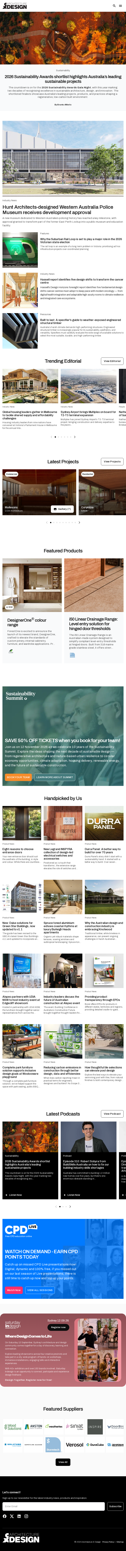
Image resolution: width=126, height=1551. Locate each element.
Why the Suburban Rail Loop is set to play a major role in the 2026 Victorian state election (81, 241)
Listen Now (15, 1195)
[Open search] (114, 6)
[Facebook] (4, 1516)
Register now (58, 1327)
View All (63, 1462)
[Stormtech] (72, 655)
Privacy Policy (108, 1542)
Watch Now (14, 1290)
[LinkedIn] (19, 1516)
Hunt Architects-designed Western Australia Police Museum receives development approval (57, 209)
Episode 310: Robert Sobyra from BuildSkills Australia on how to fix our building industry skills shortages (86, 1164)
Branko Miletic (64, 105)
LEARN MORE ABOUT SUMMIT (54, 777)
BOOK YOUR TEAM (18, 777)
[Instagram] (26, 1516)
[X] (12, 1516)
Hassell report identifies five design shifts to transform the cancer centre (81, 281)
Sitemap (120, 1542)
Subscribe (115, 1506)
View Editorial (112, 361)
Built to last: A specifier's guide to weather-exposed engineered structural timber (80, 321)
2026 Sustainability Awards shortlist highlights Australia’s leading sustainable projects (63, 79)
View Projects (112, 461)
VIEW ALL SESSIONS (40, 1290)
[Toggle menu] (120, 6)
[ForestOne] (10, 651)
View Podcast (112, 1113)
